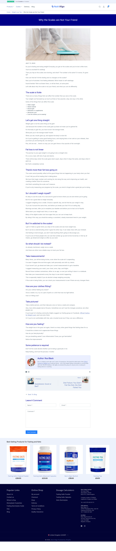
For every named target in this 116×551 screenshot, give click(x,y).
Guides (18, 6)
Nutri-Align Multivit (71, 476)
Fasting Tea (98, 476)
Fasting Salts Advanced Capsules (44, 476)
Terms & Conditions (37, 506)
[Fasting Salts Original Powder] (18, 459)
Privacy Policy (36, 509)
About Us (10, 494)
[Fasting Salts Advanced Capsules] (44, 459)
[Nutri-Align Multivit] (71, 459)
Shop (33, 500)
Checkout (34, 497)
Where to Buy (11, 500)
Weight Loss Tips (17, 12)
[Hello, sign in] (104, 6)
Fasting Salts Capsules (63, 497)
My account (35, 494)
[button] (99, 6)
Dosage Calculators (65, 490)
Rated (22, 1)
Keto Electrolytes (62, 500)
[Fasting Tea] (97, 459)
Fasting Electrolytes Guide (15, 506)
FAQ (8, 509)
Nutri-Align (54, 540)
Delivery (34, 503)
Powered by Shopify (64, 540)
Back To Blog (32, 394)
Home (8, 12)
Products (10, 6)
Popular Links (13, 490)
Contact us (10, 497)
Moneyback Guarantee (14, 503)
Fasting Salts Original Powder (18, 476)
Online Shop (37, 490)
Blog (8, 512)
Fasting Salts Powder (63, 494)
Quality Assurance (37, 512)
